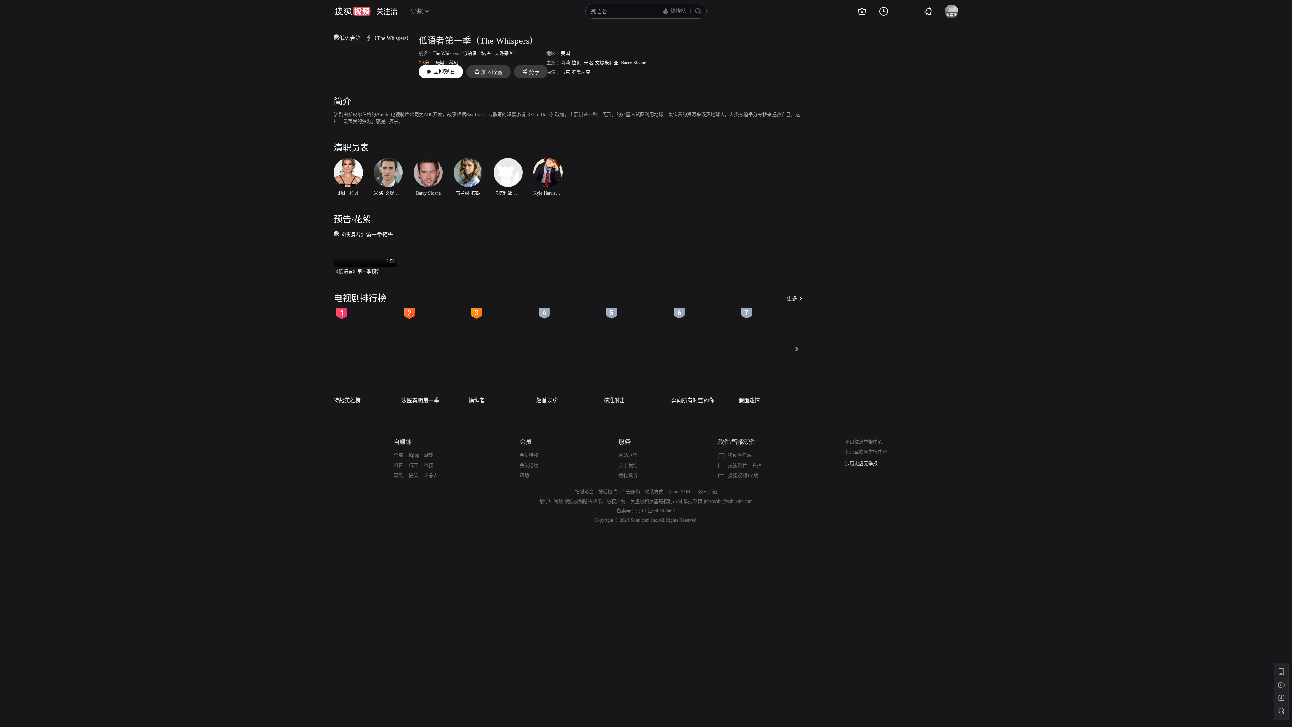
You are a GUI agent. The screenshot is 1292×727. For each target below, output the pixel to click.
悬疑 (440, 62)
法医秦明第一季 (420, 400)
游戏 (428, 455)
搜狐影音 (737, 465)
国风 (398, 475)
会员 (525, 442)
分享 (534, 72)
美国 (565, 53)
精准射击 (614, 400)
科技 (428, 465)
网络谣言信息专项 (864, 463)
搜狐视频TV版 (743, 475)
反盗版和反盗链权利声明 (656, 501)
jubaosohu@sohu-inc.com (728, 501)
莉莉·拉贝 (571, 62)
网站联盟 (628, 455)
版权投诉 (628, 475)
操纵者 (477, 400)
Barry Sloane (633, 62)
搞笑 (413, 475)
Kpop (414, 455)
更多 (792, 298)
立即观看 (444, 71)
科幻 (453, 62)
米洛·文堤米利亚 (601, 62)
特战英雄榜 (347, 400)
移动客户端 (740, 455)
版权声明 (616, 501)
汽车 (413, 465)
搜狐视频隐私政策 (583, 501)
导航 (417, 12)
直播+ (758, 465)
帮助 (524, 475)
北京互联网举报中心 (866, 451)
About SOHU (681, 491)
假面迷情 (749, 400)
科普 (398, 465)
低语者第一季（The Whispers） (478, 41)
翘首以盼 (547, 400)
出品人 (431, 475)
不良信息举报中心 (864, 441)
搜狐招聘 (607, 491)
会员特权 (528, 455)
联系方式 (654, 491)
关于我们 (628, 465)
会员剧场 (528, 465)
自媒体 (403, 442)
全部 (398, 455)
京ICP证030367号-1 (655, 510)
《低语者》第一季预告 (357, 271)
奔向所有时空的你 (692, 400)
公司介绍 (707, 491)
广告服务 (630, 491)
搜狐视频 (352, 11)
